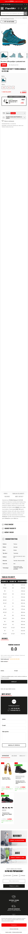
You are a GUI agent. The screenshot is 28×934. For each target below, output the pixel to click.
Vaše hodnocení (5, 659)
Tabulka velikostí (18, 494)
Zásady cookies (8, 932)
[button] (18, 8)
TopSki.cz (3, 18)
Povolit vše (14, 925)
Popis (5, 494)
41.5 (24, 556)
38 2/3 (15, 556)
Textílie (15, 560)
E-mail (16, 670)
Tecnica (15, 544)
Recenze (7, 496)
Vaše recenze (4, 661)
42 (14, 557)
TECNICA (7, 126)
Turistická (15, 553)
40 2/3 (20, 556)
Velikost (3, 84)
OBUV (6, 18)
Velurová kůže (21, 560)
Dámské (15, 547)
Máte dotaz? (19, 496)
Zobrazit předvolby (14, 929)
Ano (14, 563)
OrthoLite (15, 568)
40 (18, 556)
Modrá (15, 550)
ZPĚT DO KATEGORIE (9, 22)
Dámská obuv (11, 18)
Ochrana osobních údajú (17, 932)
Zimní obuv (11, 126)
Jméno (2, 670)
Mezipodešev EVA (17, 566)
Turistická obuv (18, 18)
